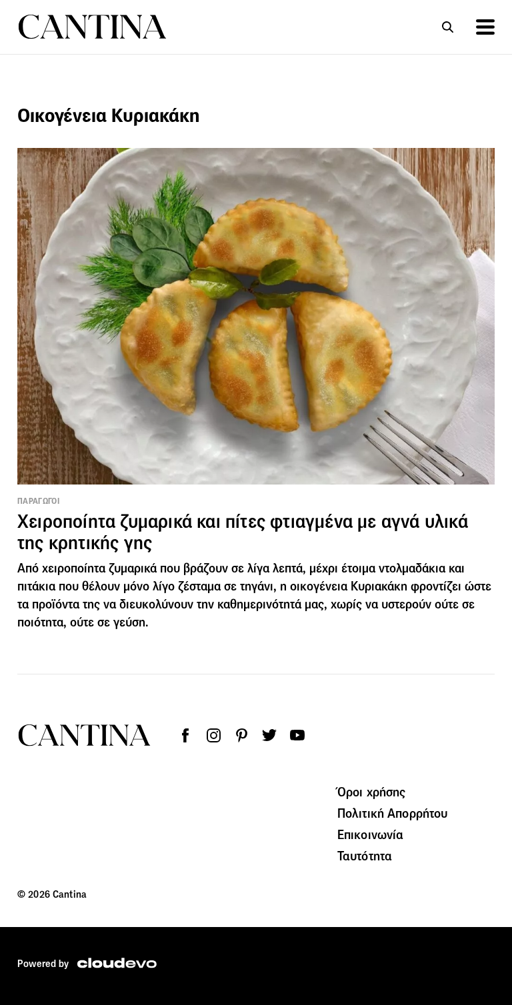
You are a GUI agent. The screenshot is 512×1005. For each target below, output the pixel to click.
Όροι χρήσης (371, 792)
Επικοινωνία (370, 834)
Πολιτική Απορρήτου (392, 813)
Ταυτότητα (364, 856)
